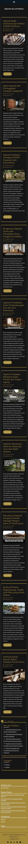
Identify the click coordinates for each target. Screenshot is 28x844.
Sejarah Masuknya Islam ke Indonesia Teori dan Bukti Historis (12, 447)
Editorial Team (8, 30)
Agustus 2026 (4, 788)
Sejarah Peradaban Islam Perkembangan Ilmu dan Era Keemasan (13, 306)
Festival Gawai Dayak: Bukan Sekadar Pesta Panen (14, 659)
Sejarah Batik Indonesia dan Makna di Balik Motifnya (14, 23)
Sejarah (7, 767)
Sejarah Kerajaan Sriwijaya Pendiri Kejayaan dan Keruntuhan (11, 158)
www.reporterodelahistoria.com (15, 834)
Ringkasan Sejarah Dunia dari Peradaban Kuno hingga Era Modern (12, 232)
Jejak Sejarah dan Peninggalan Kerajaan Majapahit (13, 88)
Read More (7, 74)
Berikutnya (10, 721)
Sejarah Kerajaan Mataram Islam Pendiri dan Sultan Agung (12, 378)
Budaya (7, 764)
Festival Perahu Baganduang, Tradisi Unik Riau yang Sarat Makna (13, 591)
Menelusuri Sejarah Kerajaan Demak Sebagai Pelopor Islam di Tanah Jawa (13, 519)
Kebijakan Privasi (14, 839)
